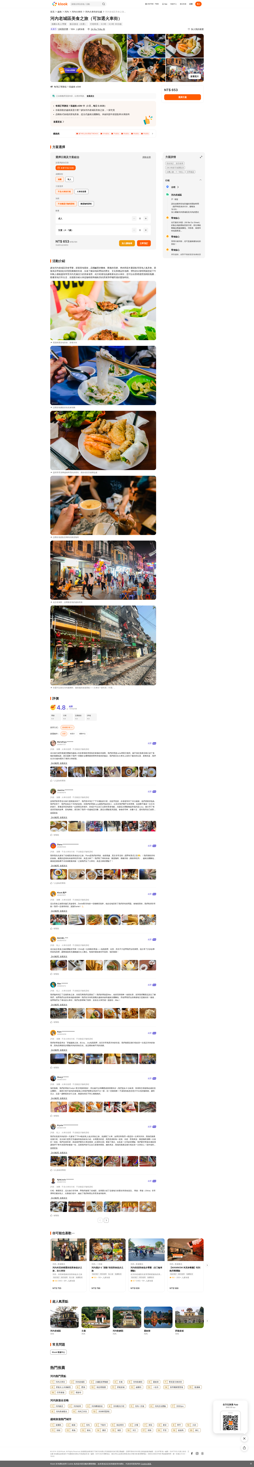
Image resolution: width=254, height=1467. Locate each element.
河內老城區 (55, 1330)
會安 (165, 1425)
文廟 (83, 1330)
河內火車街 (77, 11)
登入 (198, 4)
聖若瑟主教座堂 (175, 1382)
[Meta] (191, 1453)
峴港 (73, 1425)
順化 (89, 1430)
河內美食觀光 (61, 1411)
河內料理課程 (104, 1411)
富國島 (58, 1425)
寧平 (179, 1425)
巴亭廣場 (60, 1392)
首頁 (52, 11)
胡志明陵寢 (101, 1387)
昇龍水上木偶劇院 (63, 1387)
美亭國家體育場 (176, 1387)
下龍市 (103, 1425)
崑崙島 (181, 1430)
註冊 (191, 4)
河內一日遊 (139, 1406)
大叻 (194, 1425)
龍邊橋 (197, 1387)
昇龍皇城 (179, 1330)
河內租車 (77, 1406)
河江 (134, 1430)
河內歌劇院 (118, 1330)
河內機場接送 (97, 1406)
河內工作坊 (82, 1411)
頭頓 (58, 1430)
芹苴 (165, 1430)
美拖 (73, 1430)
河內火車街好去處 (93, 11)
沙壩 (136, 1425)
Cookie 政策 (146, 1464)
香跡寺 (78, 1392)
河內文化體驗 (160, 1406)
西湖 (83, 1387)
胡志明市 (120, 1425)
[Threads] (202, 1453)
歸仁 (197, 1430)
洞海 (149, 1430)
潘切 (104, 1430)
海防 (119, 1430)
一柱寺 (155, 1387)
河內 (67, 11)
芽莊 (150, 1425)
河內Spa (179, 1406)
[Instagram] (197, 1453)
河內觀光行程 (118, 1406)
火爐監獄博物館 (101, 1382)
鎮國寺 (138, 1387)
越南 (59, 11)
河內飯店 (59, 1406)
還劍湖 (147, 1330)
